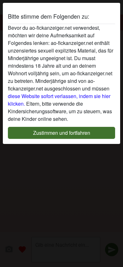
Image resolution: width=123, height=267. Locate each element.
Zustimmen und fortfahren (61, 132)
